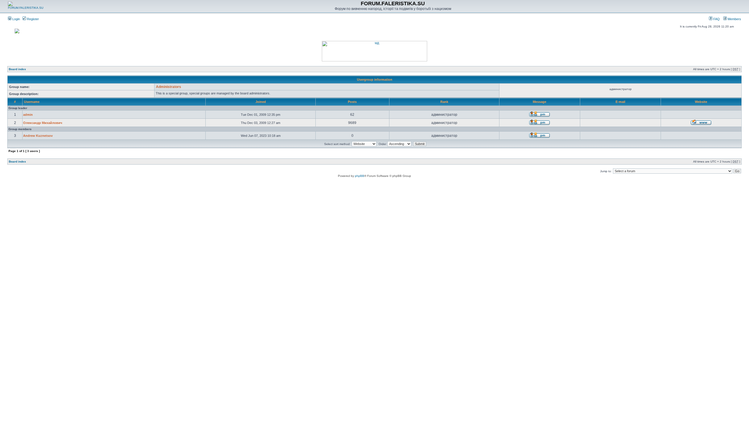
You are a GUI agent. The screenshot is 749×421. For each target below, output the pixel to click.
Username (31, 101)
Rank (444, 101)
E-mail (620, 101)
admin (28, 114)
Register (32, 19)
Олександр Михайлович (42, 123)
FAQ (716, 19)
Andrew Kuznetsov (38, 135)
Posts (352, 101)
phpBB (359, 175)
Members (734, 19)
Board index (17, 69)
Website (701, 101)
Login (15, 19)
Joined (260, 101)
